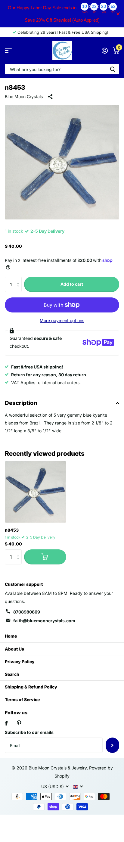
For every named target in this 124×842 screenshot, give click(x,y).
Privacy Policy (20, 661)
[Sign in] (104, 50)
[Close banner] (118, 14)
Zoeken (112, 69)
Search (12, 674)
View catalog (8, 50)
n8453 (12, 530)
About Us (14, 648)
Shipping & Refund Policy (31, 686)
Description (21, 402)
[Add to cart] (45, 556)
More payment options (62, 320)
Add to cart (71, 284)
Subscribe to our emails (29, 732)
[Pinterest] (19, 723)
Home (11, 635)
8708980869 (26, 611)
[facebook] (6, 723)
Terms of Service (22, 699)
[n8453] (35, 492)
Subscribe (112, 745)
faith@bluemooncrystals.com (44, 620)
